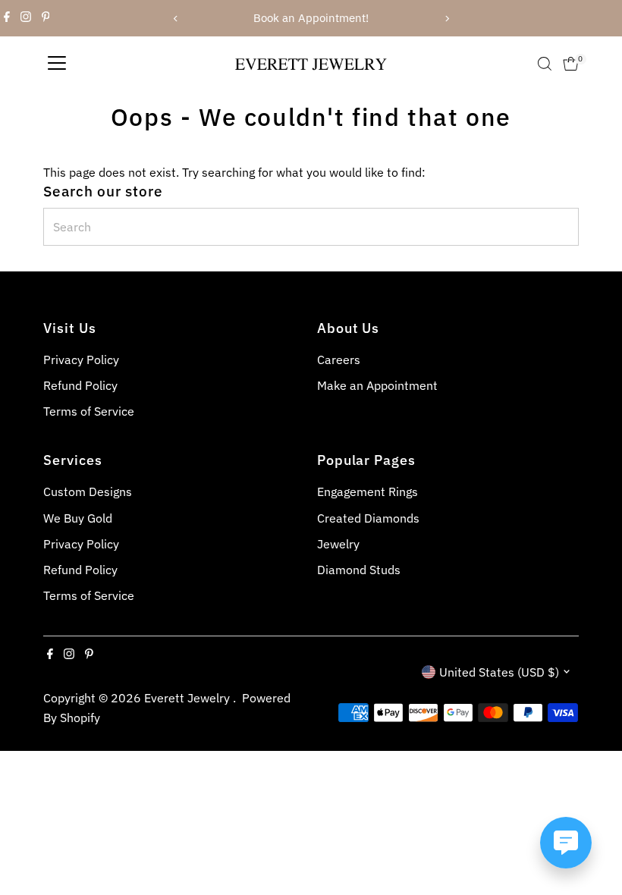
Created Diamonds (368, 518)
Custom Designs (87, 491)
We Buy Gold (77, 518)
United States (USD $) (499, 672)
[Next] (446, 19)
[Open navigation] (57, 64)
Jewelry (338, 543)
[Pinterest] (46, 18)
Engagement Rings (367, 491)
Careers (338, 359)
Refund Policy (80, 385)
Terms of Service (88, 411)
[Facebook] (7, 18)
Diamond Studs (359, 569)
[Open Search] (544, 64)
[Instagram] (26, 18)
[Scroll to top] (591, 853)
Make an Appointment (377, 385)
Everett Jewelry (188, 697)
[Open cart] (571, 64)
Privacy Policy (81, 359)
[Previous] (176, 19)
